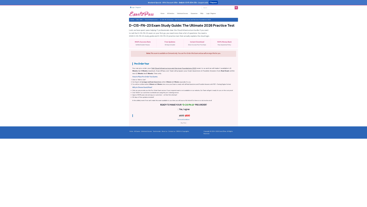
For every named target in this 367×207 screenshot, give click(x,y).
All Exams (137, 131)
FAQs (201, 13)
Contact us (171, 131)
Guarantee (194, 13)
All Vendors (170, 13)
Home (162, 13)
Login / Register (136, 7)
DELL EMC (139, 20)
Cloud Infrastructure (151, 20)
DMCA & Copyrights (182, 131)
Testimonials (157, 131)
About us (164, 131)
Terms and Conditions (183, 119)
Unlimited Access (182, 13)
